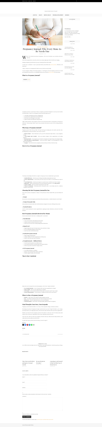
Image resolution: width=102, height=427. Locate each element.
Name (23, 376)
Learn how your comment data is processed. (45, 419)
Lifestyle (35, 15)
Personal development (58, 15)
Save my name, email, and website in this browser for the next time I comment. (36, 394)
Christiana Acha (26, 334)
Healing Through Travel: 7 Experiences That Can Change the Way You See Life (69, 74)
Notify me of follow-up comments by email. (30, 414)
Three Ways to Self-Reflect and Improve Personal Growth (28, 363)
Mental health (47, 15)
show (28, 79)
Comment (24, 396)
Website (23, 387)
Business (67, 15)
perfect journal (51, 72)
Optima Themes (30, 425)
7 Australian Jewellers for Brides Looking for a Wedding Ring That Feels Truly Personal (69, 48)
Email (23, 382)
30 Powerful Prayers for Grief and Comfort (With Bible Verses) (69, 67)
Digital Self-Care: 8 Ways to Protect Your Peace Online (69, 54)
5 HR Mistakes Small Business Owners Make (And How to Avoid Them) (69, 61)
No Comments (60, 334)
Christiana (68, 29)
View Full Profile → (68, 36)
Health (40, 15)
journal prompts (53, 64)
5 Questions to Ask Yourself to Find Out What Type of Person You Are (56, 363)
